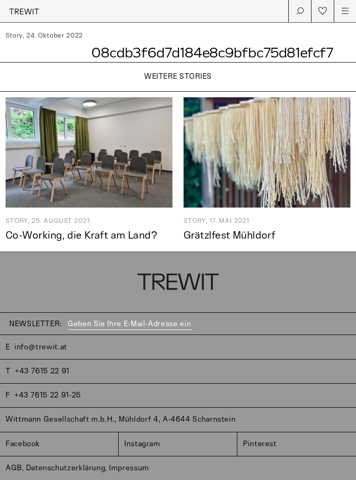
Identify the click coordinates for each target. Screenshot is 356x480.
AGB (14, 468)
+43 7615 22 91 (42, 371)
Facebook (23, 444)
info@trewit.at (40, 347)
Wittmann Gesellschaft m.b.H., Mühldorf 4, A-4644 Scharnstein (120, 419)
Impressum (129, 468)
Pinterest (260, 444)
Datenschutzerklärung (66, 468)
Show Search (300, 11)
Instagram (142, 444)
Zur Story (178, 92)
